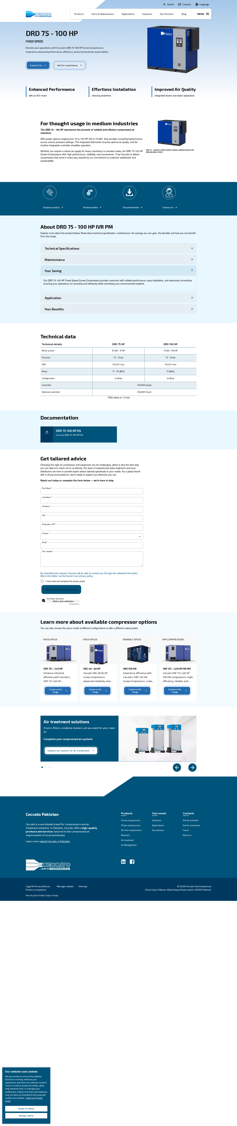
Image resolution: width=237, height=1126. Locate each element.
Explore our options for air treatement (69, 750)
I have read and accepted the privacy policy (65, 581)
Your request (47, 551)
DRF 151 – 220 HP (53, 668)
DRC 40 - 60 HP (91, 668)
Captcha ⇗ (74, 604)
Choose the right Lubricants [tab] (45, 767)
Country (45, 533)
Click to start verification (63, 601)
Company (46, 506)
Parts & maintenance (103, 14)
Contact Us (36, 65)
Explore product (51, 207)
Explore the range (55, 690)
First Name (47, 488)
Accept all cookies (26, 1108)
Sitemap (83, 886)
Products (79, 14)
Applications (128, 14)
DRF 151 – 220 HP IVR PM (177, 668)
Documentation (131, 207)
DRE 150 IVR (130, 668)
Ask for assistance (67, 65)
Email (44, 542)
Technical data (90, 207)
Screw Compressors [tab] (52, 767)
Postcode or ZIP (49, 524)
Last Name (47, 497)
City (44, 515)
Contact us (168, 207)
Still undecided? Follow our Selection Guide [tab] (49, 767)
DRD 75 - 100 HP (52, 33)
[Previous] (177, 767)
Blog (184, 14)
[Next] (192, 767)
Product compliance (36, 889)
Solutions (147, 14)
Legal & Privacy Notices (38, 886)
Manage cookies (65, 886)
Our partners (167, 14)
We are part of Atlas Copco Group (42, 895)
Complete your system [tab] (42, 767)
